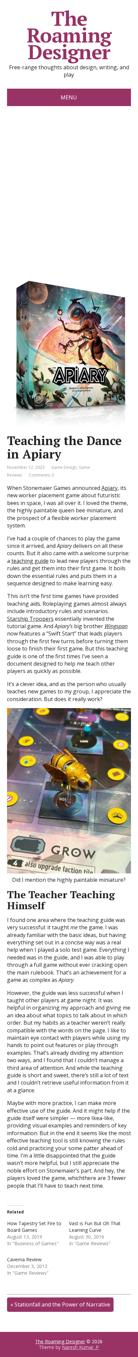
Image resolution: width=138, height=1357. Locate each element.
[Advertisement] (69, 178)
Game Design (64, 467)
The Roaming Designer (69, 35)
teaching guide (30, 561)
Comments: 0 (41, 475)
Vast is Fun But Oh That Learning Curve (95, 1226)
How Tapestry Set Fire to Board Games (34, 1226)
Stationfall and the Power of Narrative (62, 1304)
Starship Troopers (30, 618)
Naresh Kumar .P (80, 1347)
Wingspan (116, 626)
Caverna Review (24, 1259)
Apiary (109, 488)
